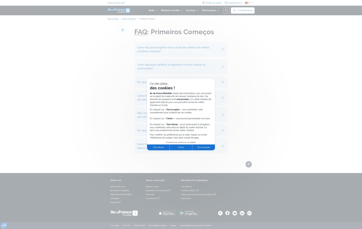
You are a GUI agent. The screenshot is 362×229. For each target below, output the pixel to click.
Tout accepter (203, 147)
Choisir (181, 147)
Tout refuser (158, 147)
